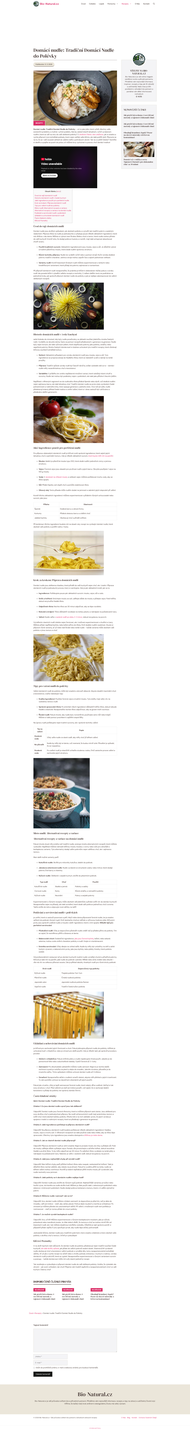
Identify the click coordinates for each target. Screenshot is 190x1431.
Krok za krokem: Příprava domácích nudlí (50, 203)
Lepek (101, 4)
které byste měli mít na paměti (100, 456)
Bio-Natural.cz (49, 3)
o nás (139, 96)
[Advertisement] (95, 24)
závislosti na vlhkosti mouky (57, 477)
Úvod (83, 4)
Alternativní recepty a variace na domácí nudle (53, 210)
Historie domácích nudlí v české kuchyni (50, 198)
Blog (128, 1418)
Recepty (125, 4)
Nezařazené (39, 1290)
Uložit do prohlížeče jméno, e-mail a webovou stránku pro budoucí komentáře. (67, 1367)
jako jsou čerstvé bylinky (84, 938)
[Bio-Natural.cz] (36, 4)
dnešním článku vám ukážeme (91, 134)
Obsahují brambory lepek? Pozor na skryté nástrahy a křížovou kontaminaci (102, 1296)
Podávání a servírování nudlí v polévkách (50, 213)
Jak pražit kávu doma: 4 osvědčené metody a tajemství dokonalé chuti (44, 1296)
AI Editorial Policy (95, 1428)
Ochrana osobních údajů (148, 1418)
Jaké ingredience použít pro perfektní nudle (52, 200)
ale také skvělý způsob (50, 1248)
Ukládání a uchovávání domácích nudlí (49, 215)
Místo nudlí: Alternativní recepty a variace (51, 208)
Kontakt (146, 4)
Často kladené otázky (43, 218)
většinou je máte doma (93, 1135)
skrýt (58, 191)
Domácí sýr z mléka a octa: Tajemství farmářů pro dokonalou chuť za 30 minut (138, 162)
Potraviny (111, 4)
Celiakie (92, 4)
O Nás (137, 4)
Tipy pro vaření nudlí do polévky (47, 205)
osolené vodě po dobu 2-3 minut (69, 617)
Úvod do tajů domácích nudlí (46, 195)
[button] (154, 4)
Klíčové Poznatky (41, 221)
